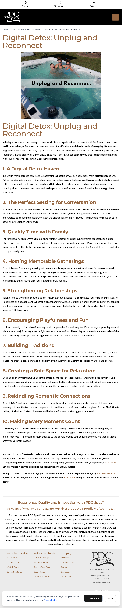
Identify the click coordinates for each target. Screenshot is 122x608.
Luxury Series (12, 557)
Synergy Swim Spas (42, 567)
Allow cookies (93, 598)
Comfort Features (14, 572)
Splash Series (39, 572)
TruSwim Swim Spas (42, 557)
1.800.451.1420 (102, 578)
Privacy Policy (50, 600)
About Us (65, 557)
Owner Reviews (68, 562)
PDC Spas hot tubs (106, 473)
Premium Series (13, 562)
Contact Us (65, 572)
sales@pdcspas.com (101, 582)
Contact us (70, 477)
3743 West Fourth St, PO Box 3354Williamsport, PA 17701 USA (102, 572)
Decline (110, 598)
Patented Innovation (42, 576)
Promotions (66, 576)
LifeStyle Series (13, 567)
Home (5, 29)
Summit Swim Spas (42, 562)
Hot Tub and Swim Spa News (26, 29)
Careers (64, 567)
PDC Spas (110, 462)
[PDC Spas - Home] (56, 17)
